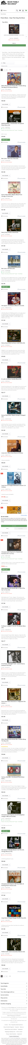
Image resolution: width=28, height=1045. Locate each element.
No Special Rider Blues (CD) (12, 124)
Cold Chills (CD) (13, 343)
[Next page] (4, 70)
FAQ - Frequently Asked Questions (16, 1024)
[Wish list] (20, 10)
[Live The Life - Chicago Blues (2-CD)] (14, 842)
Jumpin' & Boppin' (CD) (13, 416)
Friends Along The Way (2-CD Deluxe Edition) (13, 86)
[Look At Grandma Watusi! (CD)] (14, 944)
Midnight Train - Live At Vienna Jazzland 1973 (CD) (13, 664)
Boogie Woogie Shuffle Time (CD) (13, 918)
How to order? (19, 1031)
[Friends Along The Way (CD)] (14, 732)
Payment (17, 1027)
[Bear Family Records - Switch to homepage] (4, 3)
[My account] (23, 10)
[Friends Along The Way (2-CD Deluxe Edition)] (14, 78)
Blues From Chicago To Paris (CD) (11, 195)
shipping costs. (13, 1007)
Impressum (19, 1034)
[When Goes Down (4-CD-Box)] (14, 446)
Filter (4, 63)
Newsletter (20, 1029)
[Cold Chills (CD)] (14, 336)
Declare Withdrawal (14, 1036)
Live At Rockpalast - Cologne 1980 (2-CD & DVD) (13, 815)
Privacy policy (24, 515)
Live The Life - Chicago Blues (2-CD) (12, 850)
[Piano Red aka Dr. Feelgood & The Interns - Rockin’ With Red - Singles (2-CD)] (14, 694)
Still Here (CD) (8, 268)
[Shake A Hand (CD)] (14, 225)
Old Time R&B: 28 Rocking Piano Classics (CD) (12, 884)
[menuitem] (3, 10)
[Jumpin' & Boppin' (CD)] (14, 408)
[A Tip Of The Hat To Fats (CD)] (14, 581)
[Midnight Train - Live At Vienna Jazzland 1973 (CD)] (14, 656)
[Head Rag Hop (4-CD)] (14, 512)
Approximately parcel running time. (14, 1015)
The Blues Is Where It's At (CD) (12, 305)
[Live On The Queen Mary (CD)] (14, 619)
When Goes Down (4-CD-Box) (12, 453)
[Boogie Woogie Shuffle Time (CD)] (14, 911)
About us (22, 1027)
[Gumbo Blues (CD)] (14, 372)
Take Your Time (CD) (9, 158)
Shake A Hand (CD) (9, 232)
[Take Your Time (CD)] (14, 151)
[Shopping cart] (26, 10)
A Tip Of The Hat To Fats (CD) (13, 589)
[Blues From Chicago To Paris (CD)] (14, 187)
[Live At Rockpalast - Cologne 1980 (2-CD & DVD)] (14, 807)
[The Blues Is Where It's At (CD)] (14, 298)
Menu (5, 10)
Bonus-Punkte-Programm (9, 1027)
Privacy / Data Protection (11, 1034)
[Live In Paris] (14, 29)
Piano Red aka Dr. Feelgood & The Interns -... (13, 702)
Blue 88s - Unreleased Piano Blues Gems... (12, 777)
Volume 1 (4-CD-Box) (13, 486)
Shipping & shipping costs (10, 1031)
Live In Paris (14, 35)
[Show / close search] (16, 10)
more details (13, 45)
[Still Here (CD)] (14, 261)
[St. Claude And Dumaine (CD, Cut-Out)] (14, 545)
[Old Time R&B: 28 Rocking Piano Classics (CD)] (14, 877)
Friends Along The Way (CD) (13, 740)
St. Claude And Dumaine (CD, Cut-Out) (11, 552)
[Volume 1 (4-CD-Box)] (14, 478)
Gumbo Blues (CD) (11, 379)
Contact (6, 1024)
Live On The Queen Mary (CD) (13, 626)
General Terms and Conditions (11, 1029)
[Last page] (6, 70)
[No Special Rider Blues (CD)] (14, 116)
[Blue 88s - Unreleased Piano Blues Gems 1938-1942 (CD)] (14, 770)
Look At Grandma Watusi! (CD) (13, 951)
